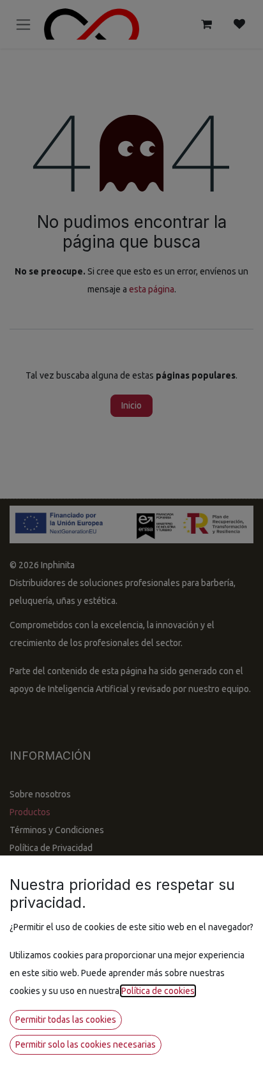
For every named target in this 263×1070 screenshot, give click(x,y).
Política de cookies (158, 991)
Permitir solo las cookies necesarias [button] (85, 1044)
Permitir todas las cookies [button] (65, 1019)
